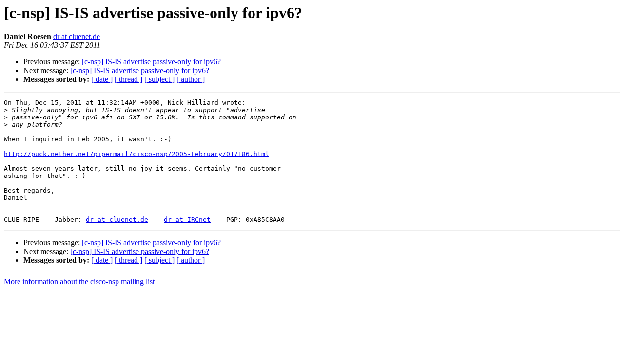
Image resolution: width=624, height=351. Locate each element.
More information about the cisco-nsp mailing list (79, 281)
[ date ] (102, 79)
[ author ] (190, 79)
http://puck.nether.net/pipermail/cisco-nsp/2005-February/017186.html (136, 153)
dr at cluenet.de (76, 36)
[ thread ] (128, 79)
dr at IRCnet (187, 219)
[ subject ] (159, 79)
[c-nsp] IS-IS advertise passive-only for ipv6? (151, 62)
